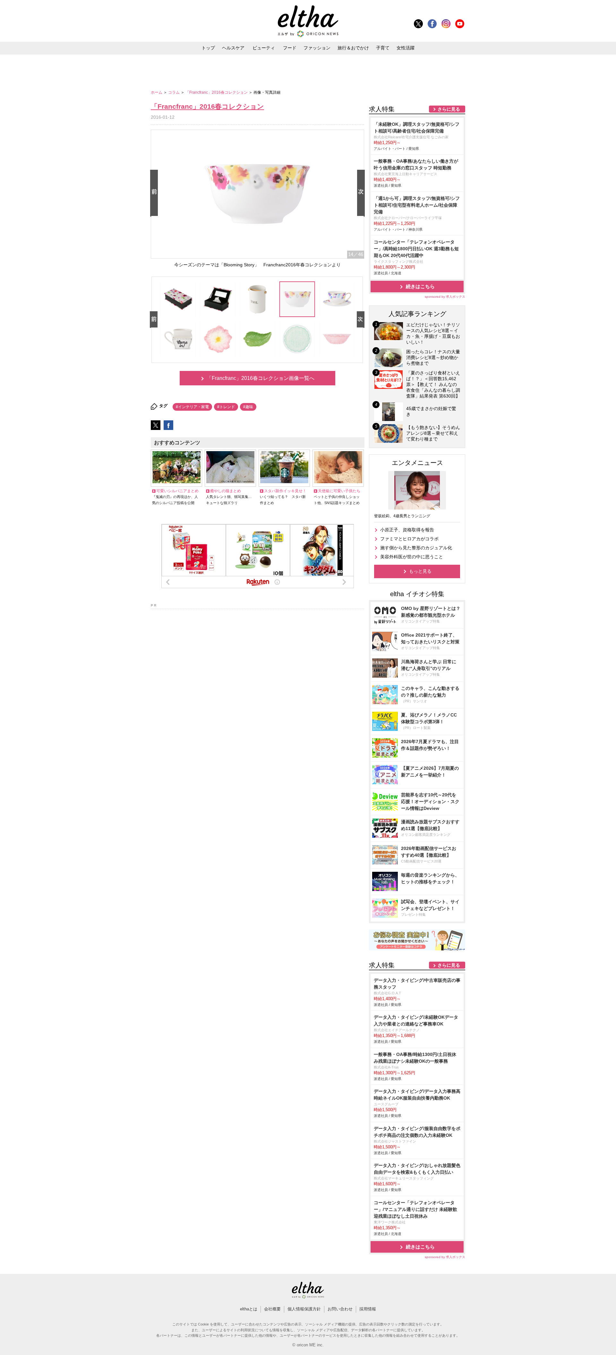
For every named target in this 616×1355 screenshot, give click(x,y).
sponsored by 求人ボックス (445, 296)
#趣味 (248, 407)
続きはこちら (420, 286)
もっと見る (420, 571)
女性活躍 (406, 47)
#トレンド (226, 407)
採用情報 (367, 1309)
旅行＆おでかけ (353, 47)
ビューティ (263, 47)
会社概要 (272, 1309)
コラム (174, 92)
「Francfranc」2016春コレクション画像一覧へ (260, 378)
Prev (155, 193)
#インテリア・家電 (192, 407)
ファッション (317, 47)
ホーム (157, 92)
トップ (208, 47)
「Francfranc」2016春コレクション (217, 92)
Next (362, 193)
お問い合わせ (340, 1309)
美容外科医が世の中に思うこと (411, 556)
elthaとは (248, 1309)
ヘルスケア (233, 47)
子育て (382, 47)
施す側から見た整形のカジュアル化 (416, 547)
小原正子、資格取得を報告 (407, 529)
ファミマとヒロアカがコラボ (409, 538)
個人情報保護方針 (304, 1309)
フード (289, 47)
